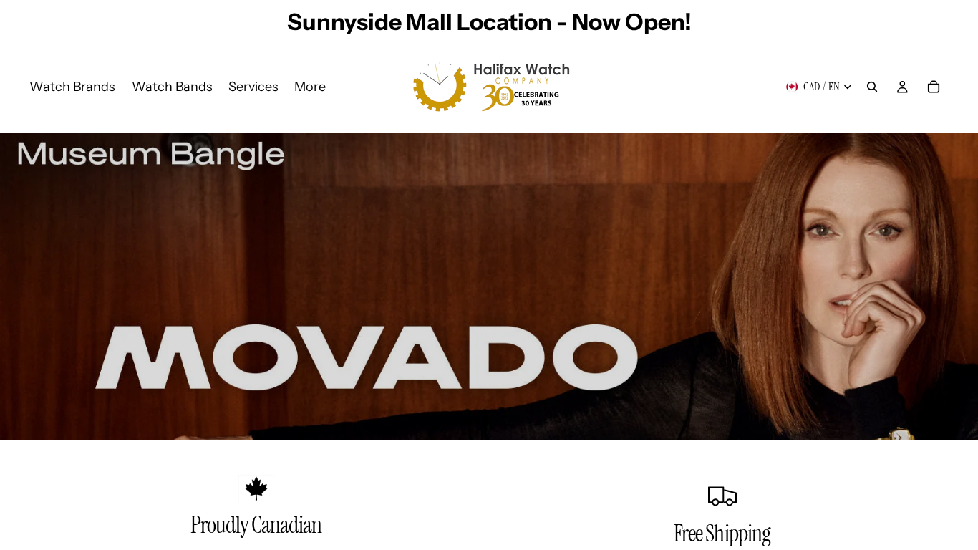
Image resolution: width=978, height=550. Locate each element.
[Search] (872, 86)
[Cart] (933, 86)
